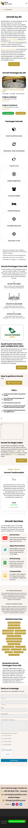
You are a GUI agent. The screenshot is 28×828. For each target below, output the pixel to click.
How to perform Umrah (8, 633)
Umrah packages (12, 39)
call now (15, 64)
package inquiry (9, 113)
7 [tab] (17, 513)
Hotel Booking (15, 559)
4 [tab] (10, 513)
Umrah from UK (5, 649)
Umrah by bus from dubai (14, 622)
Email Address (4, 713)
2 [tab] (6, 513)
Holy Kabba (14, 454)
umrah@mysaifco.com (15, 794)
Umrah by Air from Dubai (14, 625)
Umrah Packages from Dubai (14, 636)
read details (21, 367)
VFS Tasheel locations (20, 630)
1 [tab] (4, 513)
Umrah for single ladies (8, 630)
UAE (16, 451)
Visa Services (14, 535)
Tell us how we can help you (8, 719)
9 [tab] (22, 513)
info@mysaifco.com (15, 800)
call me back (21, 113)
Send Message (14, 760)
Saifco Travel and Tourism (8, 49)
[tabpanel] (14, 493)
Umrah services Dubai (16, 649)
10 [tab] (24, 513)
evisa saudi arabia (18, 652)
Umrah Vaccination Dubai (14, 628)
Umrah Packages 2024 (20, 633)
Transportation (15, 571)
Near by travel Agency (14, 654)
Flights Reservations (17, 546)
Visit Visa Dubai (8, 652)
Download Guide (15, 382)
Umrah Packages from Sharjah (14, 641)
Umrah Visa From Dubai (8, 646)
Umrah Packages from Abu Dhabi (14, 638)
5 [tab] (13, 513)
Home (2, 9)
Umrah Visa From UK (20, 646)
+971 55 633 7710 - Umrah (15, 791)
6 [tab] (15, 513)
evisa (24, 649)
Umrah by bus (15, 41)
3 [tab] (8, 513)
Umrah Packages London (14, 644)
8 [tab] (19, 513)
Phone (2, 707)
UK (21, 451)
